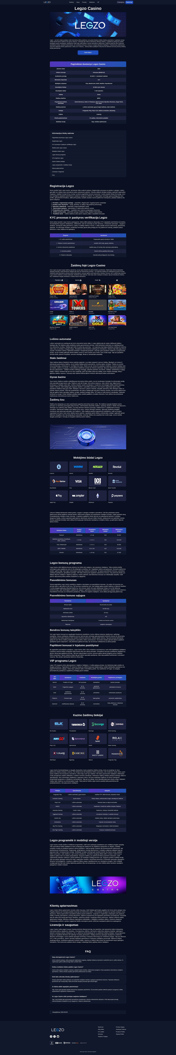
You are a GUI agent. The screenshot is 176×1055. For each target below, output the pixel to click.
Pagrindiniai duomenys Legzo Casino (62, 137)
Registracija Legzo (57, 141)
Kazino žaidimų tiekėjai (58, 161)
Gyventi (77, 280)
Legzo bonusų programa (59, 154)
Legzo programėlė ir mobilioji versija (62, 165)
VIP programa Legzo (57, 158)
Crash (96, 280)
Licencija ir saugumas (58, 171)
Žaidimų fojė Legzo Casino (59, 148)
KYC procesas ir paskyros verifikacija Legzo (64, 144)
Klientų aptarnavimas (58, 168)
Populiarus (58, 280)
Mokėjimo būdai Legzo (58, 151)
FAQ (53, 175)
